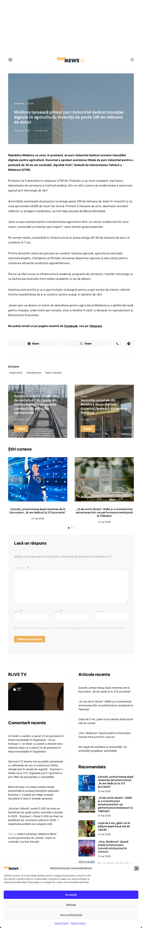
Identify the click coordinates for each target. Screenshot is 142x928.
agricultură (16, 372)
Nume (18, 611)
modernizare (34, 372)
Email (58, 611)
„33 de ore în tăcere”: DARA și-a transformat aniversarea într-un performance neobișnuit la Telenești (104, 512)
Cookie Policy (62, 923)
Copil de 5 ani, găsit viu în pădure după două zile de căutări (114, 826)
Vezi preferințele (71, 915)
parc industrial (54, 372)
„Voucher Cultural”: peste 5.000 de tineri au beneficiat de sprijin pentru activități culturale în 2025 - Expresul (35, 812)
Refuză (71, 905)
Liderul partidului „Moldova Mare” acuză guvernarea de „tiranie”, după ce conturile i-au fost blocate (32, 837)
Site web (99, 611)
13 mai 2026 (104, 834)
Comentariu (20, 567)
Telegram (95, 326)
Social (30, 103)
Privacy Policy (78, 923)
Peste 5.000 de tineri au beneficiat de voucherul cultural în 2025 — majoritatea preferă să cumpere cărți (35, 820)
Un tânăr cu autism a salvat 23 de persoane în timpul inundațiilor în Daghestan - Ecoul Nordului (36, 739)
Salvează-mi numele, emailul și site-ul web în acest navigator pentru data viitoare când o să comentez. (72, 628)
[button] (136, 868)
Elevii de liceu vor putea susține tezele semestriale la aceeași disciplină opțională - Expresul (34, 790)
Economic (19, 103)
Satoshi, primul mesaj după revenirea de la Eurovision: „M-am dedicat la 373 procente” (38, 510)
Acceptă (71, 894)
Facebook (71, 326)
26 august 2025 (22, 130)
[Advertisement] (71, 27)
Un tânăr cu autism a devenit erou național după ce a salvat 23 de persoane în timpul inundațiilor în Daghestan (35, 747)
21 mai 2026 (37, 518)
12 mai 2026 (104, 856)
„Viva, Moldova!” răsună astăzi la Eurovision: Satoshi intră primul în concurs (113, 846)
